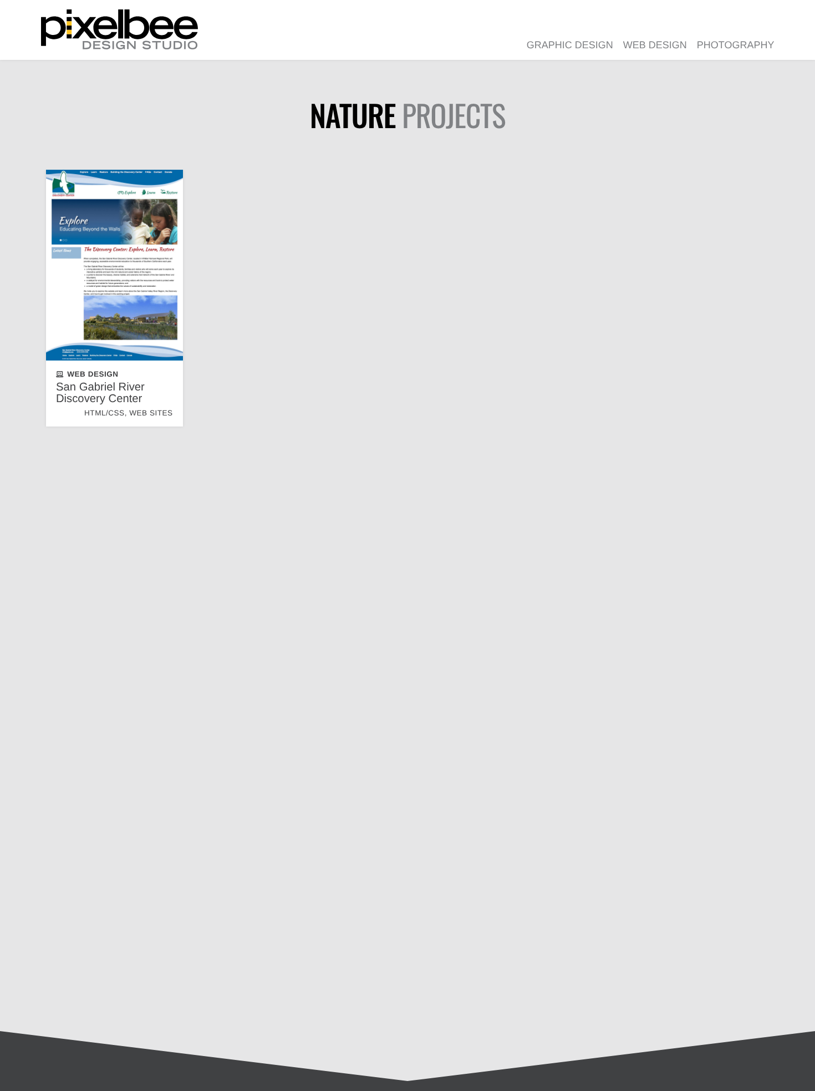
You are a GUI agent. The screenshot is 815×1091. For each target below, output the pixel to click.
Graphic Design (570, 45)
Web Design (655, 45)
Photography (736, 45)
